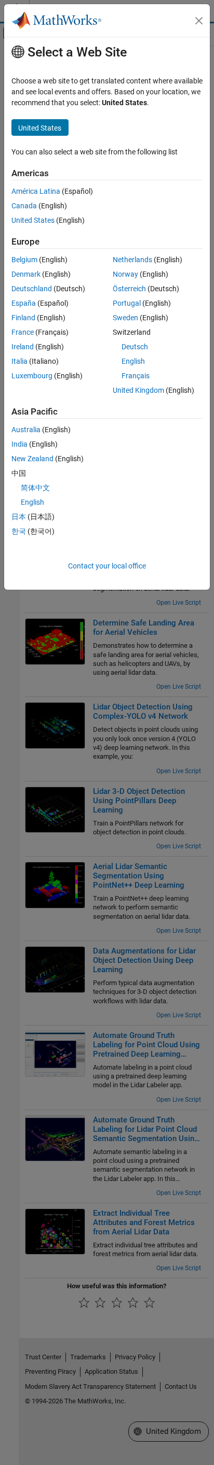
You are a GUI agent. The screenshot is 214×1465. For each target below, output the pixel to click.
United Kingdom (138, 390)
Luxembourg (31, 376)
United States (33, 220)
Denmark (26, 274)
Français (136, 376)
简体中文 (35, 487)
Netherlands (132, 259)
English (133, 361)
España (23, 303)
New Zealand (32, 458)
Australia (26, 429)
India (19, 444)
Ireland (22, 347)
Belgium (24, 259)
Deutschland (31, 289)
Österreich (129, 289)
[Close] (199, 20)
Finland (23, 318)
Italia (19, 361)
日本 (18, 517)
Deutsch (135, 347)
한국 (18, 531)
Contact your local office (107, 566)
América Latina (35, 191)
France (22, 332)
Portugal (127, 303)
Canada (24, 206)
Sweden (125, 318)
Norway (125, 274)
